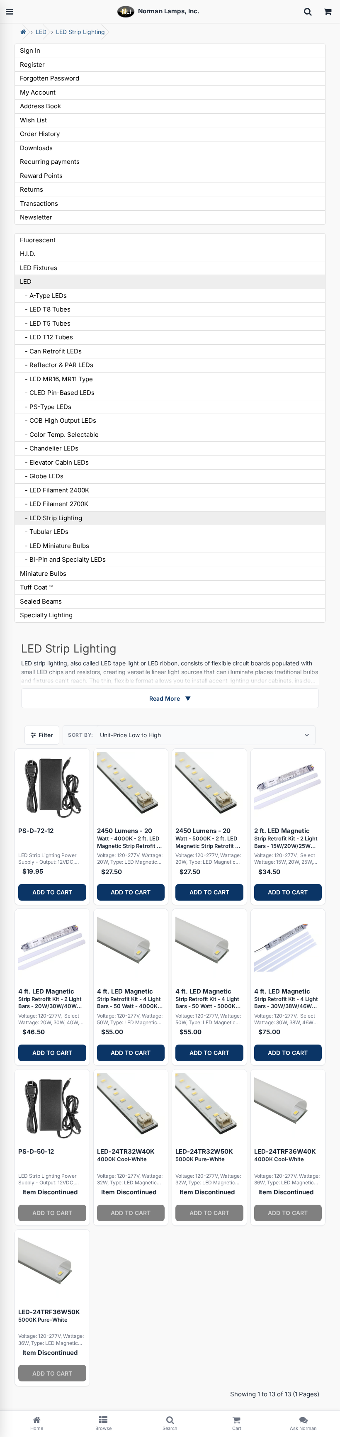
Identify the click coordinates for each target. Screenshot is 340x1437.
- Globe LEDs (41, 476)
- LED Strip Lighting (51, 518)
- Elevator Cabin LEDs (54, 462)
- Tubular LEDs (44, 532)
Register (32, 64)
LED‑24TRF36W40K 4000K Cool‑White (285, 1154)
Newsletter (36, 217)
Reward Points (41, 176)
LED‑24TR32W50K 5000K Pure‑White (204, 1154)
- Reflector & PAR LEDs (56, 365)
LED (41, 31)
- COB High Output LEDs (58, 420)
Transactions (39, 203)
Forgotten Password (49, 78)
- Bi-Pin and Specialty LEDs (63, 559)
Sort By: (80, 735)
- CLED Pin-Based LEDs (57, 393)
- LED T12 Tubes (46, 337)
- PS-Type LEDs (45, 407)
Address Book (40, 106)
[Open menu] (9, 11)
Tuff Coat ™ (36, 587)
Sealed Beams (41, 601)
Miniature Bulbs (43, 573)
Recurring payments (50, 162)
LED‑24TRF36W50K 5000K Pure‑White (49, 1315)
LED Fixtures (38, 268)
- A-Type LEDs (43, 296)
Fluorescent (38, 240)
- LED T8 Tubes (45, 309)
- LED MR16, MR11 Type (56, 379)
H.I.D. (27, 254)
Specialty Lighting (46, 615)
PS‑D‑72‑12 (35, 831)
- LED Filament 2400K (54, 490)
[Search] (308, 11)
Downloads (36, 148)
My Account (38, 92)
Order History (40, 134)
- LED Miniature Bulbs (54, 546)
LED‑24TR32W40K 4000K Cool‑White (126, 1154)
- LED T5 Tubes (45, 323)
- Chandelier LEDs (49, 448)
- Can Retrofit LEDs (51, 351)
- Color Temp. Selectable (59, 434)
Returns (31, 189)
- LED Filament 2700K (54, 504)
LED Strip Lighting (80, 31)
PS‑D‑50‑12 (36, 1151)
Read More (170, 698)
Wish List (33, 120)
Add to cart (52, 892)
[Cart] (327, 11)
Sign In (30, 50)
